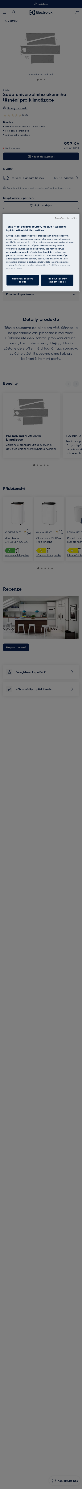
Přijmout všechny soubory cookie (57, 280)
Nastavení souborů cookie (22, 280)
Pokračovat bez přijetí (66, 218)
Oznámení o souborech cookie (30, 264)
